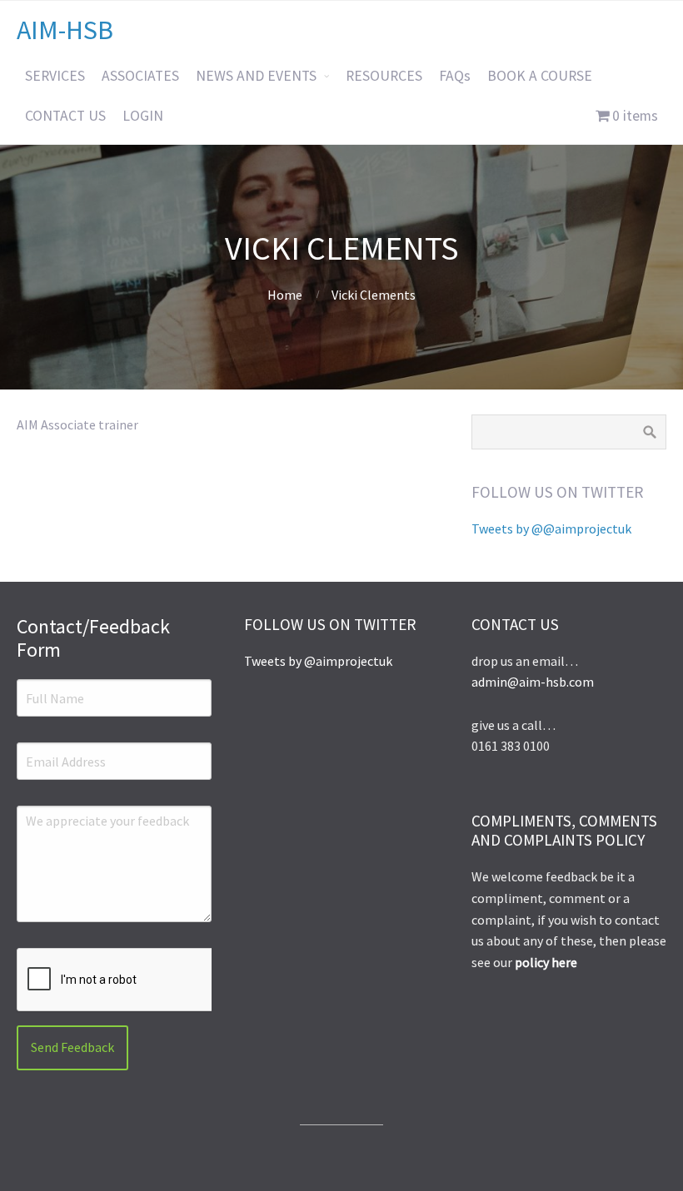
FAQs (455, 76)
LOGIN (142, 116)
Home (284, 294)
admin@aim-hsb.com (532, 681)
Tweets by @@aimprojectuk (551, 528)
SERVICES (55, 76)
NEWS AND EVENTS (256, 76)
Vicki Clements (342, 248)
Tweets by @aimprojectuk (318, 661)
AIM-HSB (65, 30)
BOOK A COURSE (539, 76)
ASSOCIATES (140, 76)
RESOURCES (384, 76)
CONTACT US (65, 116)
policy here (546, 962)
